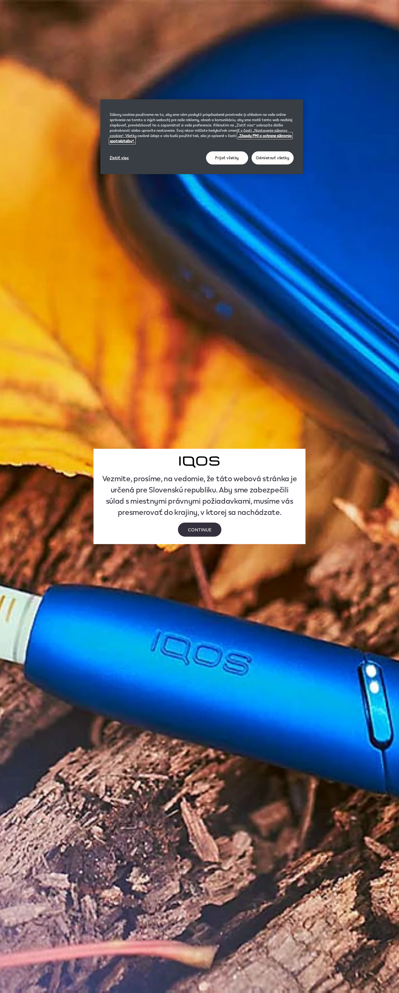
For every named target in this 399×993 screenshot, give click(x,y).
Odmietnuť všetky (272, 157)
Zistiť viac (119, 157)
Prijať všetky (226, 157)
